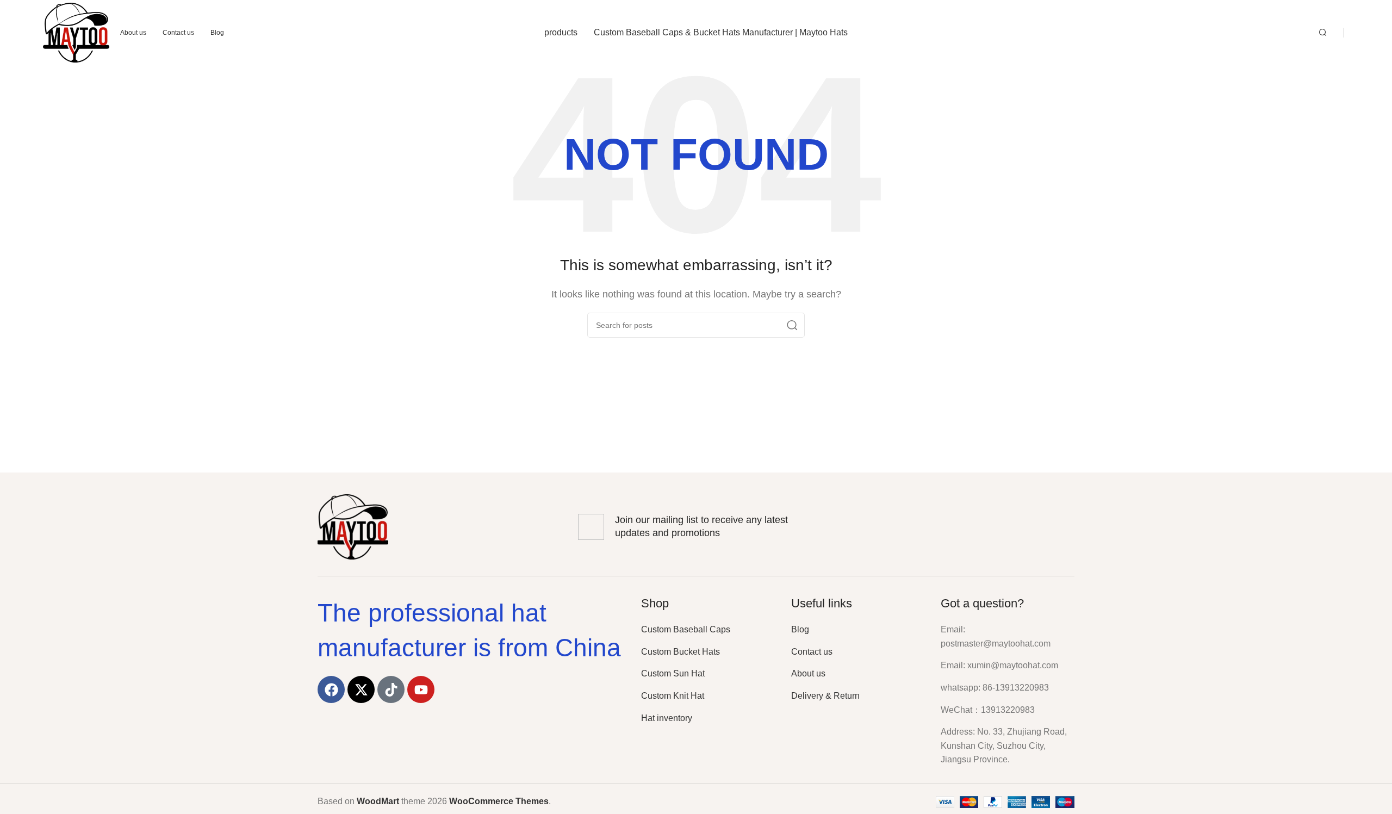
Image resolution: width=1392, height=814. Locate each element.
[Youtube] (420, 689)
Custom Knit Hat (672, 695)
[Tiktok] (391, 689)
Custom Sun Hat (673, 673)
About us (808, 673)
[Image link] (353, 526)
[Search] (1323, 33)
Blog (800, 629)
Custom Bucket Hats (680, 651)
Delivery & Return (825, 695)
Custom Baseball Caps (685, 629)
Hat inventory (666, 718)
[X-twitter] (361, 689)
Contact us (811, 651)
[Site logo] (76, 31)
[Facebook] (331, 689)
